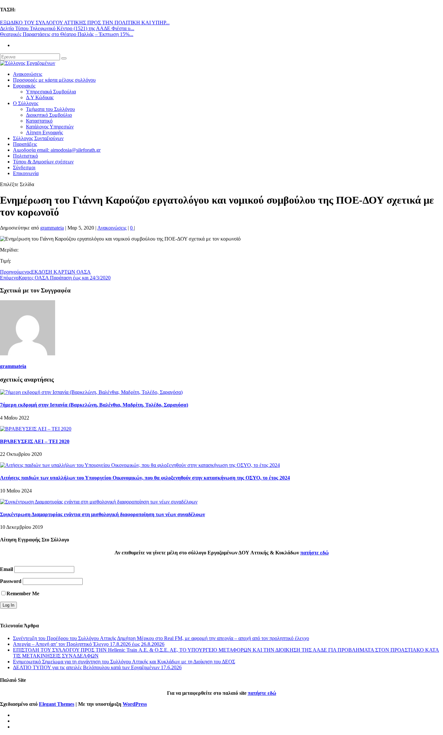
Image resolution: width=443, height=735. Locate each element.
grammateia (52, 228)
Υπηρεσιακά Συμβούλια (51, 91)
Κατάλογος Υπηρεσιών (50, 126)
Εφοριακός (24, 86)
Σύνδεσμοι (24, 167)
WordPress (135, 704)
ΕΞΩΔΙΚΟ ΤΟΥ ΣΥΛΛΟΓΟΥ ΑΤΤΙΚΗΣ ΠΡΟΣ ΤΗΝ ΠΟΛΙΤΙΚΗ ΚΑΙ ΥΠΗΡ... (85, 22)
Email (6, 569)
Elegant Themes (56, 704)
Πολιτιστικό (25, 156)
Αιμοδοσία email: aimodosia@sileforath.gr (57, 150)
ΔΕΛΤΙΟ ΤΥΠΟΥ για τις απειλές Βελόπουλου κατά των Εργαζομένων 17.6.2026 (97, 667)
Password (10, 581)
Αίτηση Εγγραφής (44, 132)
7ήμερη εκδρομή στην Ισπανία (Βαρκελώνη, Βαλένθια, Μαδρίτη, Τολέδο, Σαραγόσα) (94, 405)
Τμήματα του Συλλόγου (50, 109)
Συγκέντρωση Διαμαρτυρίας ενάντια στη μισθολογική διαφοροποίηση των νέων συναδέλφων (102, 514)
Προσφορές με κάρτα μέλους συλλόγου (54, 80)
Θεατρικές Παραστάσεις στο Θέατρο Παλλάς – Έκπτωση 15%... (66, 34)
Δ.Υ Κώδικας (40, 97)
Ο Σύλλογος (25, 103)
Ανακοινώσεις (27, 74)
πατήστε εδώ (314, 552)
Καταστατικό (39, 121)
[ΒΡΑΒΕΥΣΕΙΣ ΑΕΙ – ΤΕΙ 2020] (35, 429)
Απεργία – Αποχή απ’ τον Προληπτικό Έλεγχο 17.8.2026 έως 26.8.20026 (88, 644)
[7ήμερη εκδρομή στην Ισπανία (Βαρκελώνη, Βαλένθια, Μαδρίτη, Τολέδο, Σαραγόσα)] (91, 392)
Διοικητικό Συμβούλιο (49, 115)
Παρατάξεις (25, 144)
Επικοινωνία (26, 173)
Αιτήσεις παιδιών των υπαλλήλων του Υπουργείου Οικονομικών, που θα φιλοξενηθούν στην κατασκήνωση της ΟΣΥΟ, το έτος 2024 (145, 477)
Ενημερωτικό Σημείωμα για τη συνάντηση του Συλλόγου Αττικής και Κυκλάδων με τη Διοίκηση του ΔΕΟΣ (124, 661)
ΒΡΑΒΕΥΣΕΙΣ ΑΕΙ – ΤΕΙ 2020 (34, 441)
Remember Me (22, 593)
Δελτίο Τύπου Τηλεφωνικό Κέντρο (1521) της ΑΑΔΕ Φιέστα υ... (67, 28)
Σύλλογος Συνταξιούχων (38, 138)
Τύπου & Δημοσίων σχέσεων (43, 161)
